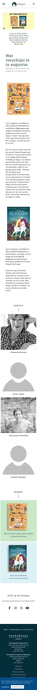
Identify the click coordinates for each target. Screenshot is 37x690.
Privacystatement (18, 675)
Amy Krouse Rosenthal (18, 436)
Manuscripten (18, 672)
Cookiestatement (18, 677)
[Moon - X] (21, 608)
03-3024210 (18, 662)
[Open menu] (4, 4)
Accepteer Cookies (17, 687)
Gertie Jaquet (18, 394)
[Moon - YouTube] (27, 608)
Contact (18, 666)
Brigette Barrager (18, 477)
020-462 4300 (18, 651)
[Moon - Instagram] (15, 608)
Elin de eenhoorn (18, 575)
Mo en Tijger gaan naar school (18, 533)
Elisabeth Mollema (18, 352)
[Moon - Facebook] (9, 608)
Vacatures (18, 669)
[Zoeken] (33, 4)
